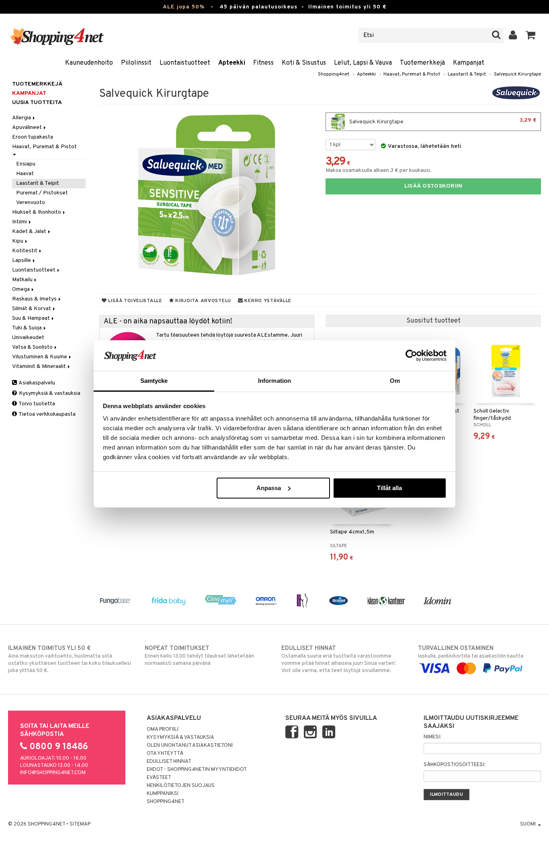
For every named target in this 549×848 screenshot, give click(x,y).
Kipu (18, 241)
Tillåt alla (389, 487)
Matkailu (23, 279)
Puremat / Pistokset (42, 193)
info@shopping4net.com (53, 773)
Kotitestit (25, 250)
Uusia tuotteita (37, 102)
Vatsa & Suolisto (33, 347)
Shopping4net (333, 74)
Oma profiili (162, 729)
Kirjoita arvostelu (202, 301)
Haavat (25, 173)
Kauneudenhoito (89, 63)
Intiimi (20, 222)
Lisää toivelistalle (134, 301)
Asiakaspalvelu (36, 383)
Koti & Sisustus (304, 63)
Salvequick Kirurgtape (517, 74)
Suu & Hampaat (31, 318)
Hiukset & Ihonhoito (37, 212)
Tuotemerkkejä (422, 63)
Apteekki (231, 63)
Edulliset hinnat (169, 761)
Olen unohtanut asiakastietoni (190, 745)
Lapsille (22, 260)
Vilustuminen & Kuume (40, 357)
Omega (21, 289)
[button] (530, 35)
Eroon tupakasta (32, 137)
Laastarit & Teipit (467, 74)
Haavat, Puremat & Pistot (411, 74)
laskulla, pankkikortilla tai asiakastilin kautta (470, 652)
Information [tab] (274, 380)
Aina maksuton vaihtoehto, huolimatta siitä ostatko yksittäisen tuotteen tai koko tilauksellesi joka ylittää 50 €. (69, 659)
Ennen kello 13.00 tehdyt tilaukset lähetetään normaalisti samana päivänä (199, 656)
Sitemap (80, 824)
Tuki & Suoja (27, 328)
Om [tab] (395, 380)
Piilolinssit (136, 63)
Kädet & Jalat (29, 231)
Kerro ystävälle (267, 301)
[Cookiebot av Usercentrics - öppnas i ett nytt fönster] (411, 355)
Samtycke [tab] (154, 380)
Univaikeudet (28, 337)
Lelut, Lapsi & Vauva (363, 63)
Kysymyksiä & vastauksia (49, 393)
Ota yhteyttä (165, 753)
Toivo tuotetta (36, 404)
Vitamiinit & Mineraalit (39, 366)
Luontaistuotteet (185, 63)
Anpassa (268, 487)
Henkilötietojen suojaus (181, 786)
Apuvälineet (27, 127)
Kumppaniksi (162, 794)
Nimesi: (432, 737)
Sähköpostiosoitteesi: (454, 765)
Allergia (22, 117)
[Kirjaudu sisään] (513, 35)
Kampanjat (468, 63)
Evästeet (159, 777)
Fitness (263, 63)
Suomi (528, 824)
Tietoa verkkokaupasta (47, 414)
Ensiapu (25, 164)
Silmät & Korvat (32, 308)
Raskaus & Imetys (35, 299)
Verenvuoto (30, 202)
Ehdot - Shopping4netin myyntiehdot (197, 769)
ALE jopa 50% (184, 7)
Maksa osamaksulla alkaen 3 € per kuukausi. (379, 170)
